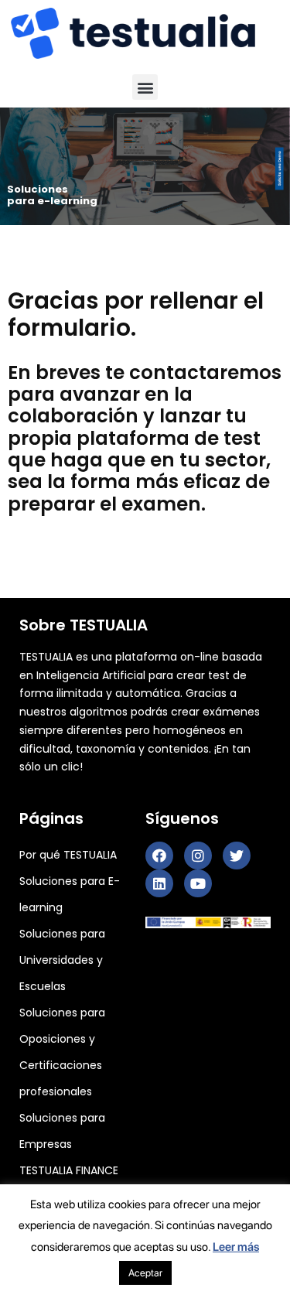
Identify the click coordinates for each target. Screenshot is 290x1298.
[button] (145, 87)
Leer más (236, 1247)
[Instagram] (198, 855)
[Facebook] (159, 855)
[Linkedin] (159, 883)
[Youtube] (198, 883)
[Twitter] (237, 855)
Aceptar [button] (145, 1273)
